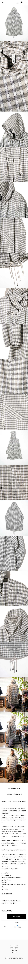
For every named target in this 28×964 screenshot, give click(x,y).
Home (9, 788)
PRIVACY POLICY (14, 948)
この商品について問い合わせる (10, 903)
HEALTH (18, 788)
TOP (2, 2)
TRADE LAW (14, 950)
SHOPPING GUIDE (14, 945)
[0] (20, 3)
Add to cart (16, 916)
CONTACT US (14, 952)
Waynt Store (13, 788)
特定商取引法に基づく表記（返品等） (11, 900)
